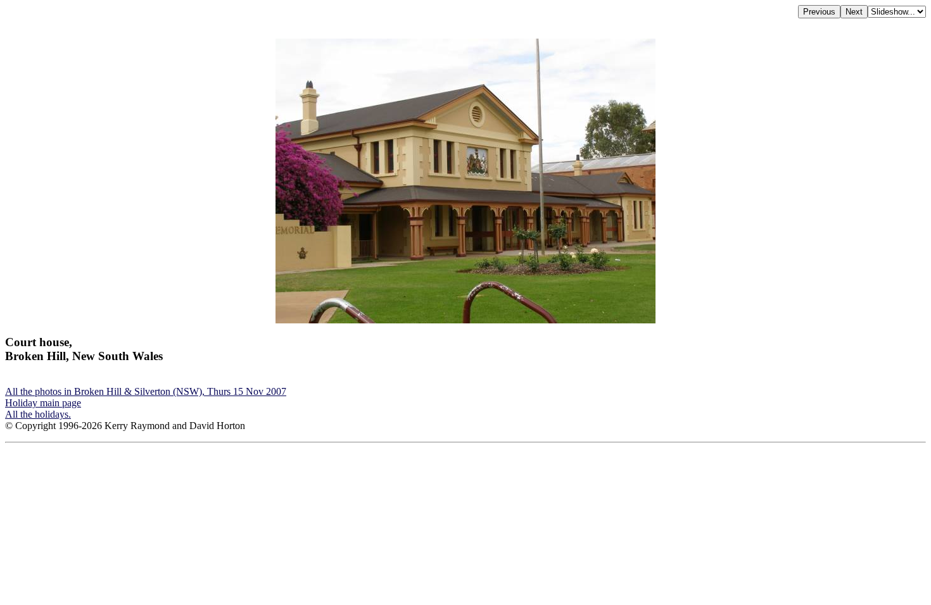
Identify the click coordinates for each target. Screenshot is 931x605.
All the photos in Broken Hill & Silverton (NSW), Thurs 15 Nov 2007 (145, 391)
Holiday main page (43, 402)
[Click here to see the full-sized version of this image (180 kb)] (466, 320)
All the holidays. (38, 414)
